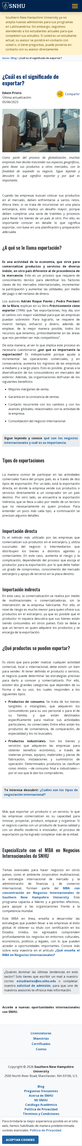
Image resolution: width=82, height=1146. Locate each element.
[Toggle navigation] (75, 6)
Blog (14, 58)
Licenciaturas (41, 1033)
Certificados (41, 1044)
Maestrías (41, 1038)
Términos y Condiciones (41, 1114)
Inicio (5, 58)
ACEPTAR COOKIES (20, 1140)
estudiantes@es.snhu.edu (36, 981)
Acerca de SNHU (41, 1095)
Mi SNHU (41, 1100)
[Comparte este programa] (60, 94)
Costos (41, 1049)
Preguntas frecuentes (41, 1091)
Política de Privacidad (41, 1109)
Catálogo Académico (41, 1105)
